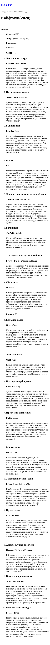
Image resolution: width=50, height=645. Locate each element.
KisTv (6, 5)
